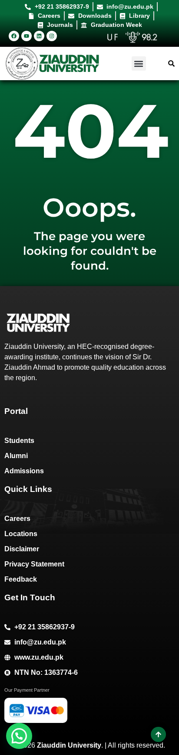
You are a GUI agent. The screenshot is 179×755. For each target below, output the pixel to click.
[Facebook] (14, 36)
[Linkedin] (39, 36)
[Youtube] (26, 36)
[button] (139, 63)
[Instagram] (51, 36)
